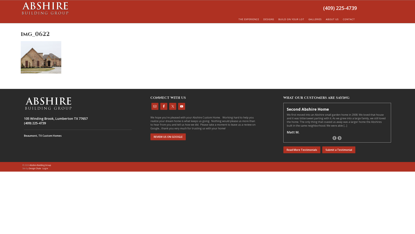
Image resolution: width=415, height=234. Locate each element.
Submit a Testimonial (339, 150)
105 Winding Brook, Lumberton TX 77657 (56, 118)
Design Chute (35, 168)
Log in (45, 168)
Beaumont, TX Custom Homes (43, 135)
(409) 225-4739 (340, 8)
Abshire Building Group (45, 8)
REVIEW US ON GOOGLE (168, 137)
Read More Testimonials (302, 150)
